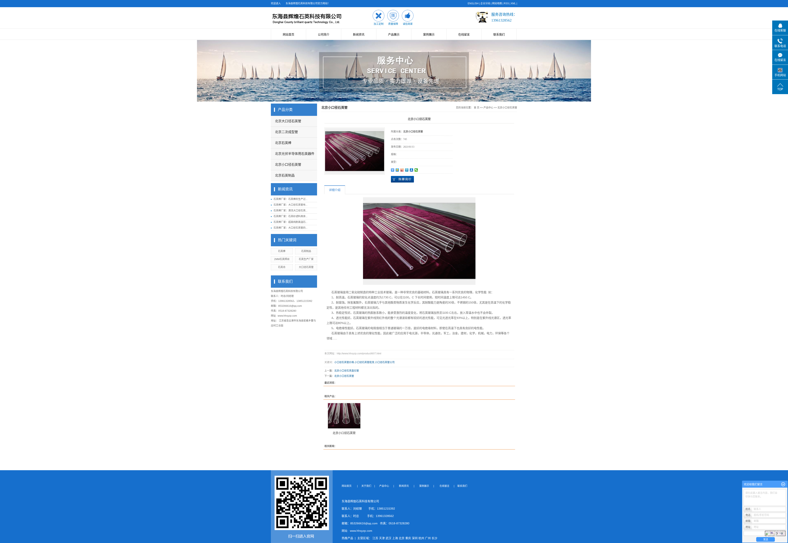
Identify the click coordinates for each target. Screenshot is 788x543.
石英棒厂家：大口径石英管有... (290, 204)
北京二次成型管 (286, 132)
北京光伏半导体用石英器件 (294, 153)
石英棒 (281, 251)
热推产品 (347, 538)
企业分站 (485, 3)
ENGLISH (473, 3)
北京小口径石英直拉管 (346, 370)
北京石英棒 (283, 143)
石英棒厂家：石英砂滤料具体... (290, 216)
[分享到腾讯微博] (407, 170)
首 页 (476, 107)
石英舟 (281, 267)
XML (513, 3)
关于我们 (367, 486)
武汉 (388, 538)
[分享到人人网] (411, 170)
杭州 (421, 538)
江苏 (375, 538)
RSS (506, 3)
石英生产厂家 (306, 259)
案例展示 (429, 34)
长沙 (434, 538)
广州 (428, 538)
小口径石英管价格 (344, 362)
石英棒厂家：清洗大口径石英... (290, 210)
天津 (382, 538)
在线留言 (464, 34)
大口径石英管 (306, 267)
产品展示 (394, 34)
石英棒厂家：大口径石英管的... (290, 227)
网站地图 (497, 3)
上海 (395, 538)
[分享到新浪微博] (402, 170)
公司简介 (323, 34)
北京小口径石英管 (288, 164)
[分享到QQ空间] (397, 170)
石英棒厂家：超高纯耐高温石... (290, 222)
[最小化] (783, 484)
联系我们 (499, 34)
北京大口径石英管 (288, 121)
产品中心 (488, 107)
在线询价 (402, 179)
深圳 (415, 538)
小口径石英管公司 (385, 362)
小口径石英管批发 (364, 362)
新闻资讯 (358, 34)
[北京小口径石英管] (344, 416)
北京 (401, 538)
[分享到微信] (416, 170)
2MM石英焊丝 (282, 259)
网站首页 (288, 34)
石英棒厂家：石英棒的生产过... (290, 199)
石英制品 (306, 251)
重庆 (408, 538)
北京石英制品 (285, 175)
